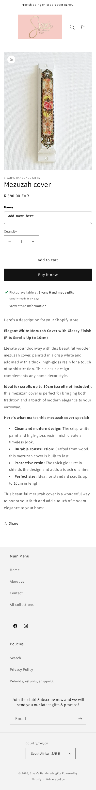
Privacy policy (55, 779)
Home (15, 569)
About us (17, 581)
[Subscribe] (80, 719)
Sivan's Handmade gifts (45, 773)
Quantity (10, 231)
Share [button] (13, 523)
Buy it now (48, 274)
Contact (16, 593)
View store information (28, 305)
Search (15, 657)
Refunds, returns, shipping (31, 681)
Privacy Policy (21, 669)
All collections (21, 604)
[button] (10, 27)
